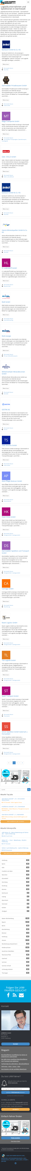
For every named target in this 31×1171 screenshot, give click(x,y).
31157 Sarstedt (6, 802)
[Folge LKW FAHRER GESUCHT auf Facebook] (8, 995)
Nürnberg (15, 882)
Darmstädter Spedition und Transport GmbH (15, 552)
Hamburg (15, 860)
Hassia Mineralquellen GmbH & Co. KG (14, 231)
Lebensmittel (7, 105)
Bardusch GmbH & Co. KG (11, 50)
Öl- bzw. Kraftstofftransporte (10, 356)
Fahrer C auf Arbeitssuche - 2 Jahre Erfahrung (15, 848)
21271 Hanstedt (6, 843)
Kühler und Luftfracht (9, 176)
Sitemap (25, 1160)
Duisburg (15, 886)
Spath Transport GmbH (10, 696)
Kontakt (12, 1160)
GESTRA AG (6, 410)
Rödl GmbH (6, 302)
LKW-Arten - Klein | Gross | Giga (10, 1066)
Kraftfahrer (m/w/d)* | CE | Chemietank (13, 806)
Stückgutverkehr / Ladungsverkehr (12, 535)
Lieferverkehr (7, 465)
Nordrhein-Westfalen (15, 951)
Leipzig (15, 896)
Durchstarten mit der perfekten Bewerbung (13, 1069)
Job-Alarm (19, 1160)
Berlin (15, 864)
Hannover (15, 904)
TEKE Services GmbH (9, 445)
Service (5, 429)
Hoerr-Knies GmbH (9, 517)
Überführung (7, 606)
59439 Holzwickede (7, 850)
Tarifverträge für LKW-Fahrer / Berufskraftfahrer (15, 1064)
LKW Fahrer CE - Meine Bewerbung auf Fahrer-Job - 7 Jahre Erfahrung (15, 833)
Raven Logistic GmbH (9, 623)
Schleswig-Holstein (15, 969)
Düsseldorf (15, 878)
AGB (25, 1158)
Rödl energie (6, 336)
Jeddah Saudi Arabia (7, 836)
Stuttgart (15, 911)
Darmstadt (6, 68)
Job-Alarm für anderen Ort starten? (15, 1095)
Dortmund (15, 893)
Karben (15, 907)
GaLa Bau (6, 69)
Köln (15, 867)
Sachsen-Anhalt (15, 966)
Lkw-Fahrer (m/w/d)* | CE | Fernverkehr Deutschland (13, 799)
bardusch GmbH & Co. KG (11, 193)
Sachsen (15, 962)
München (15, 875)
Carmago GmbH (7, 589)
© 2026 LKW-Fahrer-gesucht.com (14, 1155)
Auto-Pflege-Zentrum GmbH (12, 481)
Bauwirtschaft (7, 286)
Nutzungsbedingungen (15, 1158)
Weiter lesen (6, 64)
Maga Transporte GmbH (10, 121)
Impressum (4, 1158)
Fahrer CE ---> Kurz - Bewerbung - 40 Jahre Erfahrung (14, 840)
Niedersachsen (15, 947)
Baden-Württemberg (15, 918)
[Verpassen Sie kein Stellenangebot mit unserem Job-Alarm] (21, 995)
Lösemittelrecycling (8, 320)
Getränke (6, 252)
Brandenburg (15, 929)
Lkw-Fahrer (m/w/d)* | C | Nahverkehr (13, 814)
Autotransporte (7, 501)
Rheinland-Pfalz (15, 955)
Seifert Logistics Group (16, 802)
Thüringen (15, 973)
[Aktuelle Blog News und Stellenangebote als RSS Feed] (14, 995)
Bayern (15, 922)
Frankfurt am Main (15, 871)
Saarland (15, 958)
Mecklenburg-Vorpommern (15, 944)
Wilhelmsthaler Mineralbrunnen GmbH (13, 373)
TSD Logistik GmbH (9, 660)
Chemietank (7, 716)
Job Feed (3, 1161)
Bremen (15, 889)
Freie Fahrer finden (15, 1141)
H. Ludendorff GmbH (9, 268)
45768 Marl (5, 808)
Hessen (11, 68)
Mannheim (15, 900)
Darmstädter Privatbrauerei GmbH (14, 85)
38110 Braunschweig (7, 816)
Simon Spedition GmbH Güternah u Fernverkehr (14, 733)
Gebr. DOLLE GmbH (9, 157)
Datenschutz (5, 1160)
